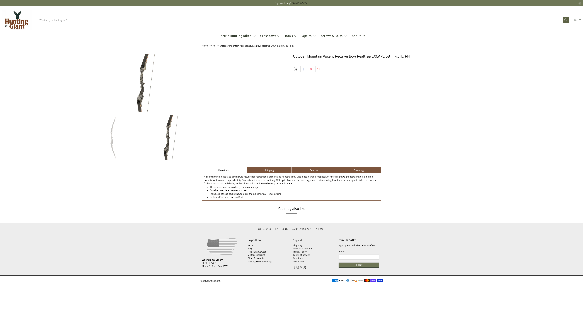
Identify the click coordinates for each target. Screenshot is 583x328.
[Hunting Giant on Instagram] (298, 267)
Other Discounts (255, 258)
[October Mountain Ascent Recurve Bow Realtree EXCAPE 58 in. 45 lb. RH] (146, 83)
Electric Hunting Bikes (234, 36)
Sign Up (359, 265)
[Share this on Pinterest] (311, 69)
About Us (358, 36)
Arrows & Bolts (332, 36)
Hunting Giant (213, 281)
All (214, 45)
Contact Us (298, 261)
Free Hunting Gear (256, 251)
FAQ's (250, 245)
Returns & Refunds (302, 248)
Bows (289, 36)
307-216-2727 (299, 3)
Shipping (297, 245)
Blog (249, 248)
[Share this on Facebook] (303, 69)
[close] (579, 3)
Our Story (298, 258)
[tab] (224, 170)
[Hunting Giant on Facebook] (294, 267)
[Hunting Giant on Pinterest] (301, 267)
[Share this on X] (296, 69)
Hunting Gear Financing (259, 261)
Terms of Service (301, 254)
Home (205, 45)
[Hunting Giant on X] (304, 267)
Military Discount (256, 254)
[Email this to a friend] (318, 69)
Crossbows (268, 36)
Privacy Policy (300, 251)
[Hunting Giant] (17, 20)
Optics (307, 36)
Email (342, 251)
